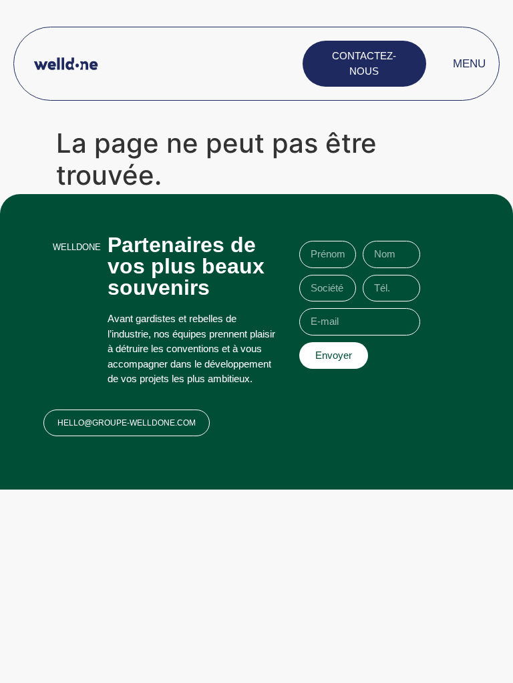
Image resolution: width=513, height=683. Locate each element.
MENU (469, 63)
